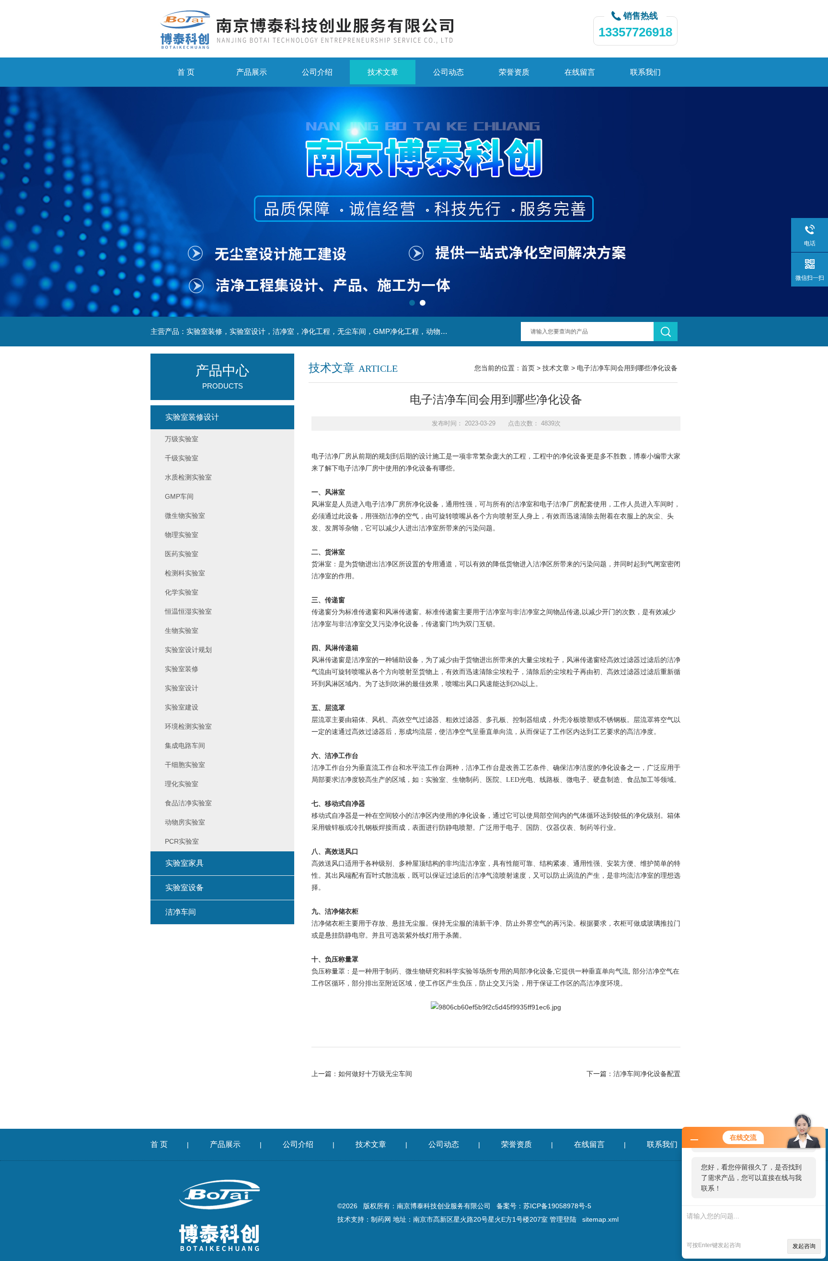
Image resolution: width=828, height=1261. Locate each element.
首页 (528, 368)
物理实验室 (181, 535)
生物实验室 (181, 630)
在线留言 (579, 72)
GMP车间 (179, 496)
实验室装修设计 (192, 417)
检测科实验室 (185, 573)
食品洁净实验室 (188, 803)
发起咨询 (804, 1246)
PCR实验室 (182, 841)
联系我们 (645, 72)
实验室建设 (181, 707)
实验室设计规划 (188, 649)
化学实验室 (181, 592)
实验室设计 (181, 688)
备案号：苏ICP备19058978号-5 (543, 1206)
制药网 (381, 1219)
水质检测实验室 (188, 477)
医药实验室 (181, 554)
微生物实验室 (185, 515)
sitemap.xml (600, 1219)
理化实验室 (181, 784)
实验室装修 (181, 669)
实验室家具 (184, 863)
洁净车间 (180, 912)
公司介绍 (317, 72)
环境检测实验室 (188, 726)
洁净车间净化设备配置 (646, 1074)
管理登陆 (563, 1219)
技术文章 (383, 72)
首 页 (186, 72)
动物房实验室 (185, 822)
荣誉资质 (514, 72)
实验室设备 (184, 887)
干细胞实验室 (185, 764)
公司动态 (448, 72)
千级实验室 (181, 458)
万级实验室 (181, 439)
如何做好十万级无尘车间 (375, 1074)
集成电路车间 (185, 745)
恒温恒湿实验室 (188, 611)
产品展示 (251, 72)
